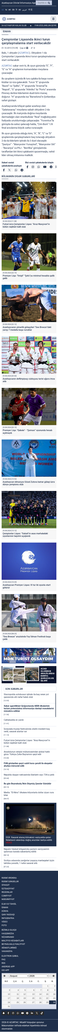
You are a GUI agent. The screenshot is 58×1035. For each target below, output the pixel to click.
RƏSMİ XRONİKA (9, 878)
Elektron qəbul (10, 956)
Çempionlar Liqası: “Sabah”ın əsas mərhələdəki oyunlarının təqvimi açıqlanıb (25, 534)
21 (40, 998)
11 (18, 994)
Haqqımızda (8, 933)
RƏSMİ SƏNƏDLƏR (10, 881)
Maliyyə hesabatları (13, 940)
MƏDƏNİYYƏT (8, 899)
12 (24, 994)
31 (9, 1006)
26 (24, 1002)
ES (20, 9)
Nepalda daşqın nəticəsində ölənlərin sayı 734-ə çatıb (29, 774)
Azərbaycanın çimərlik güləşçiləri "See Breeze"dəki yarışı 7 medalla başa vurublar (27, 328)
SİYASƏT (6, 885)
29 (47, 1002)
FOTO (4, 925)
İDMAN (7, 31)
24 (9, 1002)
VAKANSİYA (7, 951)
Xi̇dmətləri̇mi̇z (9, 948)
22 (47, 998)
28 (40, 1002)
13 (33, 994)
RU (6, 9)
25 (18, 1002)
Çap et (23, 48)
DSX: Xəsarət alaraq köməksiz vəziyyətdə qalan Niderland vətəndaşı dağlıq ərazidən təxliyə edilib (29, 840)
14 (40, 994)
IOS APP (5, 970)
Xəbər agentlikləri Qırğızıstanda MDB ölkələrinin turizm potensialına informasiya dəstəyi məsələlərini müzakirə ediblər (29, 708)
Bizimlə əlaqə (9, 930)
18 (18, 998)
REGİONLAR (7, 892)
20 (33, 998)
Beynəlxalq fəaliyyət (13, 944)
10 (9, 994)
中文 (30, 9)
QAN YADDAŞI (8, 914)
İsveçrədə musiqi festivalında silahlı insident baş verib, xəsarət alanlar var (27, 730)
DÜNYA (5, 911)
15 (47, 994)
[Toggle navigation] (52, 19)
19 (24, 998)
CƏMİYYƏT (7, 896)
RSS (3, 963)
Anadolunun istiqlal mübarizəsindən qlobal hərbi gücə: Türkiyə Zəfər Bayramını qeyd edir (27, 753)
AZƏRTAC (24, 52)
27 (33, 1002)
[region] (30, 780)
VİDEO (4, 921)
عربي (24, 9)
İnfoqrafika (8, 918)
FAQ (3, 959)
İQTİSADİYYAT (8, 888)
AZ (3, 9)
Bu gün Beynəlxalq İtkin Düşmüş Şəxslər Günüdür (27, 783)
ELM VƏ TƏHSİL (9, 904)
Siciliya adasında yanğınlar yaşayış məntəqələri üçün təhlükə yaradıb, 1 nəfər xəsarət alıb (29, 861)
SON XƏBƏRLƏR (14, 688)
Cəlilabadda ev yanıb (14, 720)
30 (54, 1002)
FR (16, 9)
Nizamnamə (8, 937)
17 (9, 998)
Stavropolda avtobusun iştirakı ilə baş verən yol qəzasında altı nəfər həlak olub (26, 695)
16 (54, 994)
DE (13, 9)
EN (9, 9)
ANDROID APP (8, 966)
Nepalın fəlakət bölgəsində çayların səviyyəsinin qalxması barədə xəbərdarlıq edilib (26, 850)
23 (54, 998)
